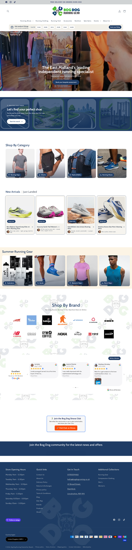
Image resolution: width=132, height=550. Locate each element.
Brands (38, 505)
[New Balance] (57, 334)
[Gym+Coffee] (88, 334)
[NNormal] (42, 334)
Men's (100, 482)
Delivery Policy (41, 482)
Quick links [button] (41, 469)
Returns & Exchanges (44, 486)
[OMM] (72, 334)
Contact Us (40, 475)
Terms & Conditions (43, 493)
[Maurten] (26, 334)
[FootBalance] (83, 320)
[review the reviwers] (56, 365)
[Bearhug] (21, 320)
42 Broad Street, (74, 484)
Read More (34, 376)
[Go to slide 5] (75, 387)
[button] (8, 11)
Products (39, 508)
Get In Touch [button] (73, 469)
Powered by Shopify (27, 547)
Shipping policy (62, 547)
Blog (38, 497)
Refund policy (87, 547)
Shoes (38, 512)
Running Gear (103, 475)
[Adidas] (114, 320)
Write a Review (114, 358)
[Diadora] (68, 320)
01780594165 (73, 475)
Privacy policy (41, 490)
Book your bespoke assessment (66, 82)
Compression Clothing (106, 478)
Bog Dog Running (16, 547)
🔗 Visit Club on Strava (66, 428)
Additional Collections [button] (108, 469)
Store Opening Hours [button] (16, 469)
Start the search (15, 121)
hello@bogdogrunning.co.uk (78, 479)
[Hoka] (103, 334)
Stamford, (71, 489)
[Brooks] (37, 320)
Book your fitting (115, 27)
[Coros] (52, 320)
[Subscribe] (83, 453)
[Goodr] (99, 320)
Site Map (39, 501)
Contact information (75, 547)
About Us (39, 478)
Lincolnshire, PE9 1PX (76, 494)
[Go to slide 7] (78, 387)
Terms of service (50, 547)
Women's (101, 486)
